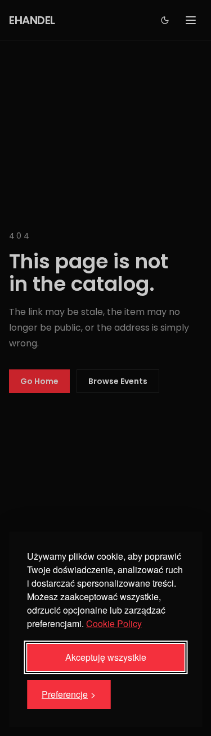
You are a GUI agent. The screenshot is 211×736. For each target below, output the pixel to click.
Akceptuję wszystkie (105, 657)
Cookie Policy (114, 623)
